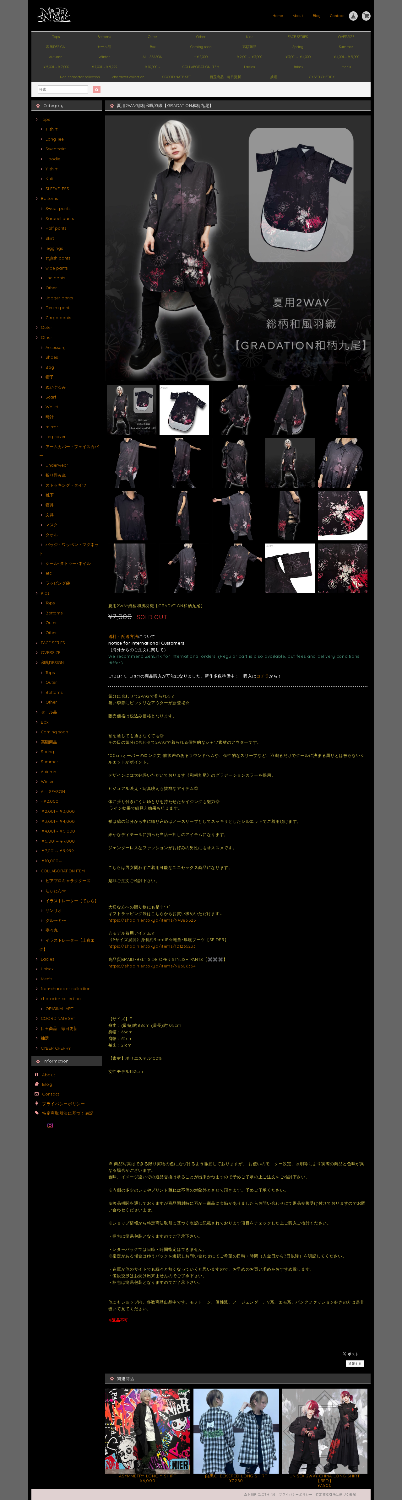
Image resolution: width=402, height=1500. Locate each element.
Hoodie (53, 158)
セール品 (104, 47)
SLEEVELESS (57, 188)
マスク (52, 524)
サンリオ (54, 910)
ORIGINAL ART (59, 1008)
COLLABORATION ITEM (200, 67)
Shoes (52, 357)
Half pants (56, 228)
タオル (52, 534)
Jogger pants (59, 297)
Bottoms (104, 37)
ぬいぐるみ (56, 386)
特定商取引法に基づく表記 (68, 1113)
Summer (346, 47)
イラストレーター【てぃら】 (72, 900)
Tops (56, 37)
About (298, 15)
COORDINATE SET (176, 77)
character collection (128, 77)
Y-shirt (51, 168)
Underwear (57, 465)
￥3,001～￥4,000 (298, 57)
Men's (346, 67)
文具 (50, 514)
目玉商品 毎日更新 (225, 77)
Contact (337, 15)
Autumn (55, 57)
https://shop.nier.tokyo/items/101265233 (152, 946)
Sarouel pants (60, 218)
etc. (49, 573)
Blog (317, 15)
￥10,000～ (152, 67)
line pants (55, 277)
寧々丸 (52, 930)
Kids (249, 37)
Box (152, 47)
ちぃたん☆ (56, 890)
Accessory (56, 347)
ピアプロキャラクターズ (68, 880)
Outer (152, 37)
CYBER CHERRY (322, 77)
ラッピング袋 (58, 583)
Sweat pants (58, 208)
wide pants (57, 268)
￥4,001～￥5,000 (346, 57)
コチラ (262, 675)
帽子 (50, 376)
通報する (355, 1364)
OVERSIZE (346, 37)
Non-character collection (80, 77)
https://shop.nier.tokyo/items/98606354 (152, 965)
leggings (54, 248)
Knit (49, 178)
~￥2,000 (201, 57)
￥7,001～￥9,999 (104, 67)
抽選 (273, 77)
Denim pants (58, 307)
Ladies (249, 67)
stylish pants (58, 257)
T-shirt (51, 128)
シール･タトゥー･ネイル (68, 563)
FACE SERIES (298, 37)
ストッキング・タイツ (66, 485)
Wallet (52, 406)
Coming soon (201, 47)
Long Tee (55, 139)
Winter (104, 57)
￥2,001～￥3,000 (249, 57)
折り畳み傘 (56, 475)
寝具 (50, 504)
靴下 (50, 494)
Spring (297, 47)
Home (278, 15)
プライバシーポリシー (63, 1103)
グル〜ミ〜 (56, 920)
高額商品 (249, 47)
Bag (50, 367)
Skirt (50, 238)
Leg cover (56, 436)
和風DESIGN (55, 47)
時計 (50, 416)
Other (201, 37)
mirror (52, 426)
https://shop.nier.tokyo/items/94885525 (152, 920)
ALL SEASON (152, 57)
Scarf (51, 396)
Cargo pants (58, 317)
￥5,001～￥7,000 (56, 67)
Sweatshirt (56, 148)
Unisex (297, 67)
